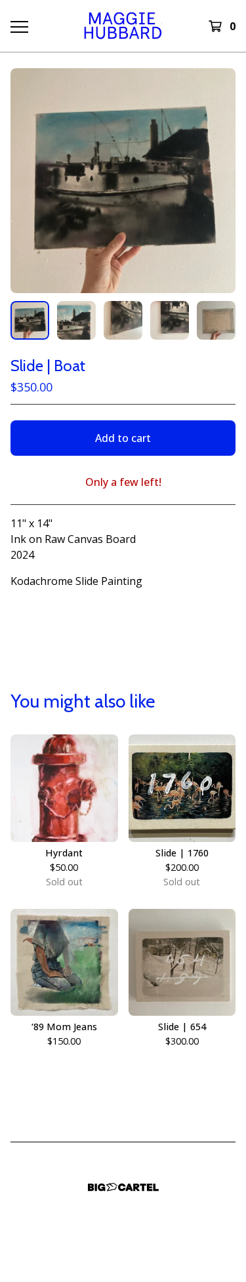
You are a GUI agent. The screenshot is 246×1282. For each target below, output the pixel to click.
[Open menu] (18, 26)
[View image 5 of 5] (216, 320)
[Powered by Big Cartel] (123, 1187)
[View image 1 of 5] (29, 320)
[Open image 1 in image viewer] (123, 180)
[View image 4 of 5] (169, 320)
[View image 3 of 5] (123, 320)
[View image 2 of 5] (76, 320)
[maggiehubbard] (123, 25)
